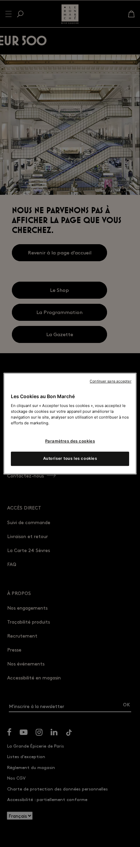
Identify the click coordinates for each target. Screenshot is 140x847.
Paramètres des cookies (70, 441)
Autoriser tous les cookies (70, 458)
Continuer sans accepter (110, 381)
